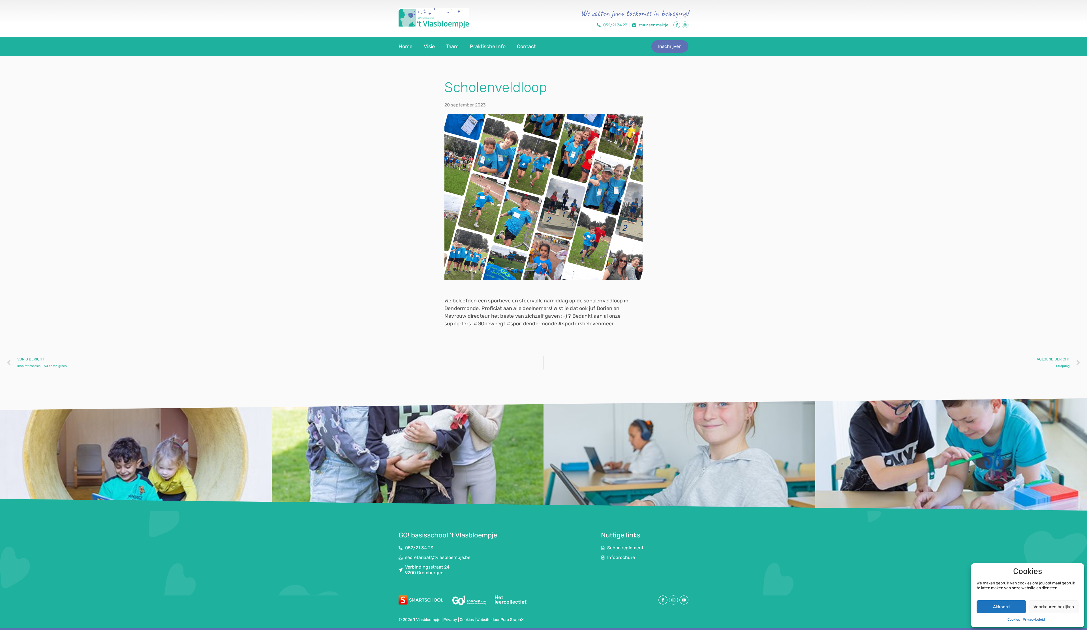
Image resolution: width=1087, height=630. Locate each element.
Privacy (450, 619)
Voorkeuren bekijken (1053, 606)
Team (452, 46)
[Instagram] (685, 25)
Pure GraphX (512, 619)
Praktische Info (488, 46)
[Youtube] (683, 600)
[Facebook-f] (676, 25)
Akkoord (1001, 606)
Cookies (1013, 620)
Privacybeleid (1034, 620)
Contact (526, 46)
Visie (429, 46)
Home (405, 46)
